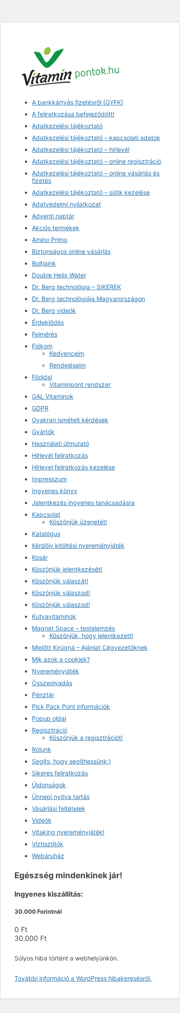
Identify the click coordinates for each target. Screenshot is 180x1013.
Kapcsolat (46, 514)
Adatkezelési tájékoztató (67, 126)
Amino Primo (49, 239)
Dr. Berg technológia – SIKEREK (76, 287)
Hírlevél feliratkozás (60, 455)
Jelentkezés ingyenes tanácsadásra (83, 502)
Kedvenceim (66, 353)
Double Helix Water (59, 275)
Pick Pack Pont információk (71, 706)
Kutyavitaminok (54, 616)
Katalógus (46, 533)
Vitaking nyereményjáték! (68, 832)
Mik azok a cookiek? (61, 659)
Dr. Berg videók (54, 310)
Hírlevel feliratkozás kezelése (73, 467)
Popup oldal (49, 718)
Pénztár (43, 694)
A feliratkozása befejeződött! (73, 114)
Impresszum (49, 479)
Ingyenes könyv (54, 490)
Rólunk (41, 749)
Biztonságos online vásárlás (71, 251)
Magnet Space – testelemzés (73, 628)
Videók (42, 820)
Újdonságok (49, 785)
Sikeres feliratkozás (60, 773)
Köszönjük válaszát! (60, 581)
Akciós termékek (56, 227)
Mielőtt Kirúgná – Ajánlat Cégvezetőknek (90, 647)
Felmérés (44, 334)
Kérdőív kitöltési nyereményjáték (78, 545)
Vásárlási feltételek (58, 808)
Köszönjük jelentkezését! (67, 569)
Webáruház (48, 855)
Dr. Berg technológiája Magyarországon (88, 298)
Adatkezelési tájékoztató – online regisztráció (96, 161)
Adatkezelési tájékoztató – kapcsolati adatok (96, 137)
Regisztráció (49, 730)
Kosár (40, 557)
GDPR (40, 408)
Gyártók (43, 431)
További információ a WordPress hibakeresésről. (83, 978)
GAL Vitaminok (52, 396)
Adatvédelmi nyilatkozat (66, 204)
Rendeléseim (67, 365)
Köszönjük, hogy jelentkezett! (91, 635)
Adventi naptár (53, 216)
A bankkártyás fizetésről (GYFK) (77, 102)
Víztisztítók (47, 844)
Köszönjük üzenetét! (78, 522)
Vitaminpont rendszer (80, 384)
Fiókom (42, 346)
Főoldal (42, 377)
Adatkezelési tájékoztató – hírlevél (80, 149)
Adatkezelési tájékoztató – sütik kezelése (91, 192)
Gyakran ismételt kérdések (70, 420)
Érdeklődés (48, 322)
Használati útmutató (60, 443)
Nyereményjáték (55, 671)
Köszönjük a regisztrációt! (86, 737)
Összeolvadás (52, 683)
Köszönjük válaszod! (61, 592)
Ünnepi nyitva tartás (61, 796)
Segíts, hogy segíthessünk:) (71, 761)
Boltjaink (44, 263)
